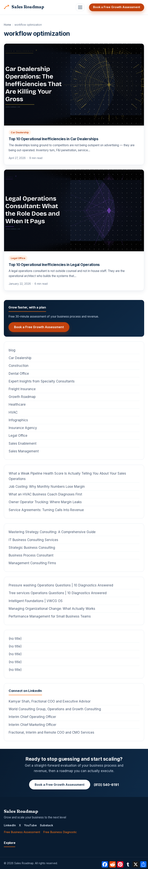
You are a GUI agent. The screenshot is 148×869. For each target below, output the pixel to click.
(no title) (15, 638)
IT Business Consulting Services (33, 540)
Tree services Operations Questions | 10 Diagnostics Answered (58, 593)
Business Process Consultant (31, 555)
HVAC (13, 412)
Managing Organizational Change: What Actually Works (52, 609)
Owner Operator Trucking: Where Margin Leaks (45, 502)
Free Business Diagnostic (60, 832)
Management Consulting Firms (32, 563)
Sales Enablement (22, 443)
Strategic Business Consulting (32, 548)
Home (7, 24)
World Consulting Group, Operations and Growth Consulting (55, 709)
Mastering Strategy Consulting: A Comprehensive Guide (52, 532)
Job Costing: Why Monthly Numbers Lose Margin (47, 486)
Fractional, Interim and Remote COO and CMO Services (51, 732)
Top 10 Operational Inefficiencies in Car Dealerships (53, 139)
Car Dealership (20, 132)
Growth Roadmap (22, 397)
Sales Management (24, 451)
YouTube (30, 825)
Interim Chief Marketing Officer (32, 725)
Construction (19, 366)
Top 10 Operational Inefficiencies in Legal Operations (54, 264)
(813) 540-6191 (106, 785)
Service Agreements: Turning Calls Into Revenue (46, 510)
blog (12, 350)
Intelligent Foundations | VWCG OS (36, 601)
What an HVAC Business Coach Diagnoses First (45, 494)
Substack (46, 825)
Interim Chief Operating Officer (32, 717)
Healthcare (17, 404)
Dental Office (19, 373)
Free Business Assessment (22, 832)
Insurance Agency (23, 428)
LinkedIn (10, 825)
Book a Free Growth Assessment (116, 7)
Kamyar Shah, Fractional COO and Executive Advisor (50, 701)
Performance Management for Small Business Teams (50, 616)
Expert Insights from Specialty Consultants (42, 381)
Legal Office (18, 258)
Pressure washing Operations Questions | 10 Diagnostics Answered (61, 585)
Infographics (18, 420)
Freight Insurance (22, 389)
